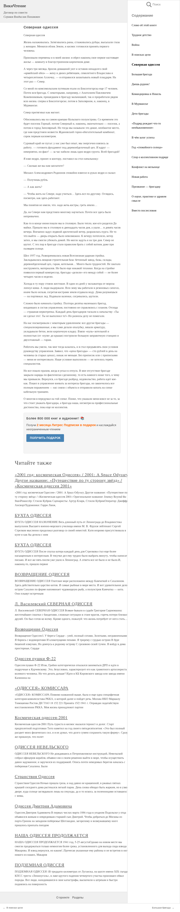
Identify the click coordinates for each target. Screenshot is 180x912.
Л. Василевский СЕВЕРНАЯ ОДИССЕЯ (54, 603)
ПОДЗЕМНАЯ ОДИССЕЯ (39, 865)
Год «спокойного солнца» (147, 147)
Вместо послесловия (144, 210)
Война (135, 45)
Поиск (153, 4)
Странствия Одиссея (35, 776)
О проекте (62, 897)
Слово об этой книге (144, 25)
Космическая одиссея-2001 (41, 717)
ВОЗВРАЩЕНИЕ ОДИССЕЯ (42, 574)
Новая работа (140, 176)
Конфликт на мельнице (146, 167)
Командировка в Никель (146, 94)
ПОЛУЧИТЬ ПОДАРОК (45, 437)
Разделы (77, 897)
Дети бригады (140, 113)
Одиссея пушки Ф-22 (35, 658)
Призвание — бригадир (146, 186)
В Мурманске (140, 103)
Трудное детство (141, 35)
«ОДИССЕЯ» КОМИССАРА (41, 688)
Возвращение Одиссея (36, 629)
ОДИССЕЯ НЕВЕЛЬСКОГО (42, 747)
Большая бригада (142, 74)
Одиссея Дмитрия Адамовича (43, 806)
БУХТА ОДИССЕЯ (33, 515)
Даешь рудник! (141, 84)
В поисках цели (141, 54)
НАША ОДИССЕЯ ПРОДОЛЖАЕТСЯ (51, 835)
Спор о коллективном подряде (150, 157)
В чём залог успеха (143, 137)
